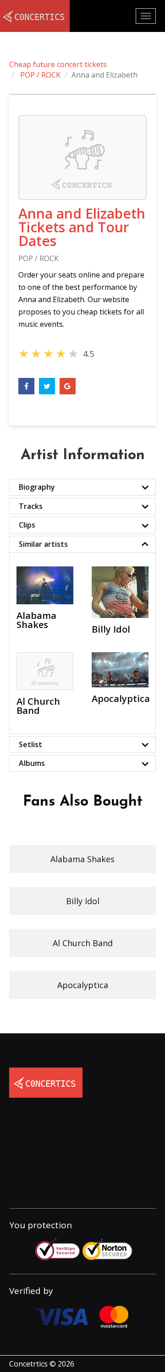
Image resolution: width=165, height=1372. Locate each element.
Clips (27, 525)
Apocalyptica (82, 984)
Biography (37, 487)
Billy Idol (82, 900)
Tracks (31, 506)
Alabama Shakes (82, 859)
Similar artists (43, 544)
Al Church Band (83, 942)
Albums (32, 763)
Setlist (30, 744)
